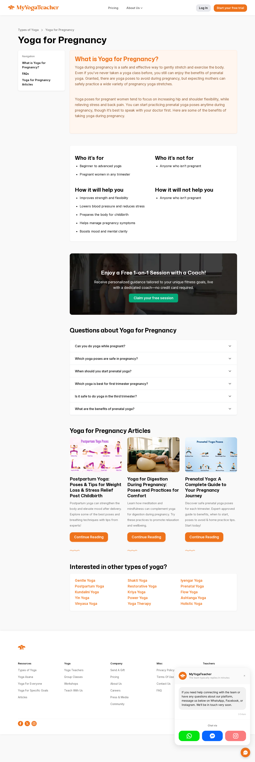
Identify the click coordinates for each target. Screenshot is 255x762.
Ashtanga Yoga (193, 598)
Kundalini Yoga (87, 592)
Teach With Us (73, 690)
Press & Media (119, 697)
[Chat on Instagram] (235, 736)
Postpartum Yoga (89, 586)
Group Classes (73, 677)
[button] (136, 8)
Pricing (113, 8)
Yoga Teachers (73, 670)
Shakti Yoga (137, 581)
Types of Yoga (28, 30)
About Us (116, 683)
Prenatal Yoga (192, 586)
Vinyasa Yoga (86, 604)
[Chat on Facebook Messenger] (212, 736)
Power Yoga (138, 598)
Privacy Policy (166, 670)
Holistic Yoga (191, 604)
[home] (33, 8)
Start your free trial (230, 8)
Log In (203, 8)
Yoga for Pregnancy (59, 30)
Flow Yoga (189, 592)
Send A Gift (117, 670)
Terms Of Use (165, 677)
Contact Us (164, 683)
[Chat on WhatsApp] (189, 736)
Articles (22, 697)
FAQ (159, 690)
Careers (115, 690)
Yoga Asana (25, 677)
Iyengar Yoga (191, 581)
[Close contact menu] (245, 752)
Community (117, 704)
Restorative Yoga (142, 586)
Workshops (71, 683)
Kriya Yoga (136, 592)
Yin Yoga (82, 598)
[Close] (244, 675)
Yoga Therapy (139, 604)
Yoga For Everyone (30, 683)
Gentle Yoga (85, 581)
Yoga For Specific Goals (33, 690)
